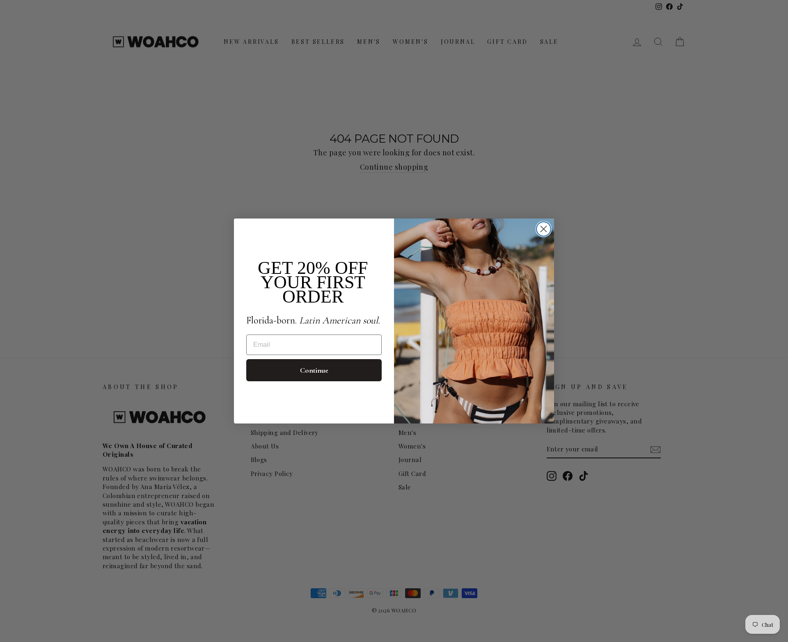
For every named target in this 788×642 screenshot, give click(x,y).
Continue (314, 370)
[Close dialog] (543, 229)
